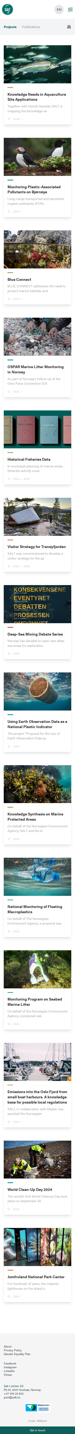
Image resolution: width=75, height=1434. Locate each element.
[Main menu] (70, 9)
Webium (42, 1421)
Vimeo (8, 1375)
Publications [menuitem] (31, 27)
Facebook (10, 1363)
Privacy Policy (13, 1350)
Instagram (10, 1367)
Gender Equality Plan (17, 1354)
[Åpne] (69, 27)
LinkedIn (9, 1371)
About (7, 1346)
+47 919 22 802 (14, 1393)
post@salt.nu (12, 1397)
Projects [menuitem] (10, 27)
